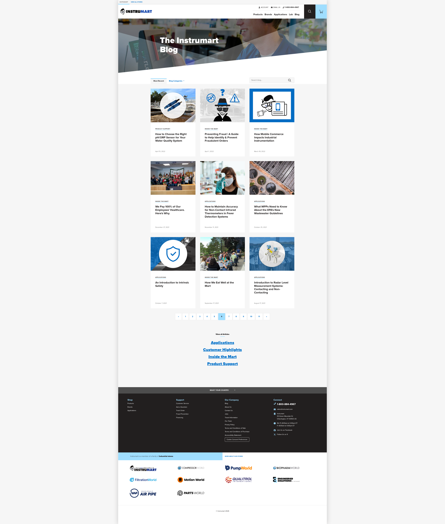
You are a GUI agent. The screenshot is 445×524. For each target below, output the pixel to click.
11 (259, 316)
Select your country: (222, 390)
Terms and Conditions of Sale (235, 428)
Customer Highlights (222, 349)
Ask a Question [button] (181, 407)
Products (258, 14)
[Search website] (309, 12)
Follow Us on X (282, 434)
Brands (268, 14)
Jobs (226, 414)
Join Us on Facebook (284, 430)
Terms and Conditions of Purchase (237, 432)
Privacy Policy (230, 425)
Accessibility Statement (233, 435)
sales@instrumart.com (284, 409)
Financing (179, 418)
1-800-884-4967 (286, 404)
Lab (291, 14)
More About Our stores (234, 456)
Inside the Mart (211, 129)
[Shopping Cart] (321, 12)
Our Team (228, 421)
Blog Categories (176, 81)
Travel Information (231, 418)
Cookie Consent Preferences (237, 439)
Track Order (180, 410)
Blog (297, 14)
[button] (275, 7)
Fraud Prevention (182, 414)
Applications (280, 14)
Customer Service (182, 403)
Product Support (162, 129)
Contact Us (229, 410)
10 (251, 316)
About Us (228, 407)
